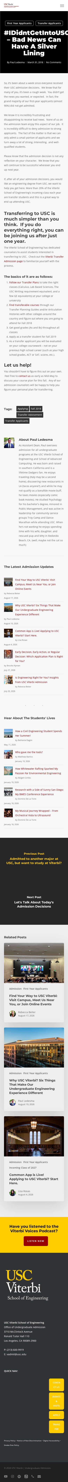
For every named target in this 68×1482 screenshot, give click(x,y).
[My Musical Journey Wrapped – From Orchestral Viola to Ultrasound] (8, 815)
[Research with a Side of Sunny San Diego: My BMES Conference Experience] (8, 794)
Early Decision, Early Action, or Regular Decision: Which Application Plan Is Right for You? (39, 656)
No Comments (53, 62)
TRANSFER (56, 1427)
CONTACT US (56, 1385)
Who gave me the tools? (29, 752)
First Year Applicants (19, 23)
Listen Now (35, 1241)
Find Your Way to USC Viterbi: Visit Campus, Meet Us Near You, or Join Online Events (35, 584)
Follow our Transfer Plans (24, 282)
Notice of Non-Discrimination (29, 1440)
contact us (24, 376)
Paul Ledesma (17, 62)
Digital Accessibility (51, 1440)
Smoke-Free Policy (11, 1445)
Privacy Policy (9, 1440)
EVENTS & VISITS (56, 1401)
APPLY (56, 1415)
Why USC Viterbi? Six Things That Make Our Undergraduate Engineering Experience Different (38, 610)
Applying (23, 408)
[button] (62, 5)
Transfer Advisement (30, 414)
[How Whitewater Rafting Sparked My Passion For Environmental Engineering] (8, 772)
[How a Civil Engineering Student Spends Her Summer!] (8, 735)
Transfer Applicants (49, 23)
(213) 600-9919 (15, 1349)
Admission (15, 988)
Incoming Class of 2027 (22, 1167)
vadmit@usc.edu (16, 1354)
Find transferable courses (24, 305)
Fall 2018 (36, 408)
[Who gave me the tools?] (8, 756)
